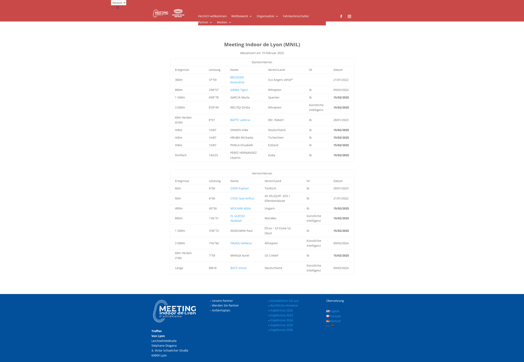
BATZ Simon (238, 268)
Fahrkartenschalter (296, 16)
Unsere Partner (222, 301)
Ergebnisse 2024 (281, 320)
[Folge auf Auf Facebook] (341, 16)
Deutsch (335, 321)
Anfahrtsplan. (221, 310)
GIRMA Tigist (239, 90)
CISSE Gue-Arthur (242, 198)
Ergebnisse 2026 (281, 330)
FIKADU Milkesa (241, 243)
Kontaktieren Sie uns (284, 301)
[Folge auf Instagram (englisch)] (349, 16)
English (335, 311)
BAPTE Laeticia (240, 120)
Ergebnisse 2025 (281, 325)
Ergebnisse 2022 (281, 310)
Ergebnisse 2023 (281, 315)
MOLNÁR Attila (240, 208)
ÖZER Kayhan (239, 188)
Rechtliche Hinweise (284, 305)
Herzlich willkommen (212, 16)
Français (335, 316)
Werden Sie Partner (225, 305)
